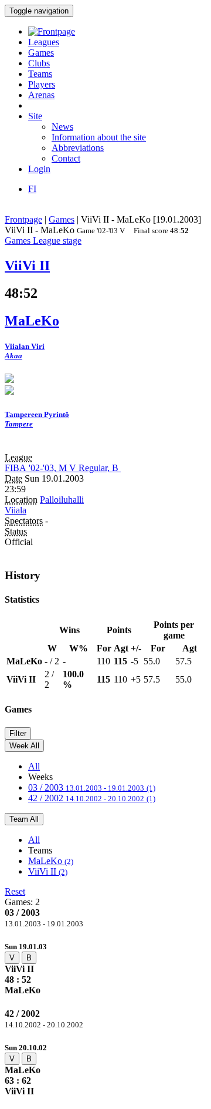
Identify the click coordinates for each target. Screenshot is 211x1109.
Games (41, 53)
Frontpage (23, 219)
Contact (66, 158)
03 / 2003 (91, 787)
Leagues (43, 42)
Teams (40, 74)
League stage (57, 241)
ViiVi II (47, 871)
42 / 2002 (91, 798)
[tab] (105, 968)
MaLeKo (50, 861)
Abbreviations (78, 148)
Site (35, 116)
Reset (15, 891)
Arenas (41, 95)
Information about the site (99, 137)
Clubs (39, 63)
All (34, 766)
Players (41, 84)
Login (39, 169)
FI (32, 189)
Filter (17, 733)
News (62, 127)
